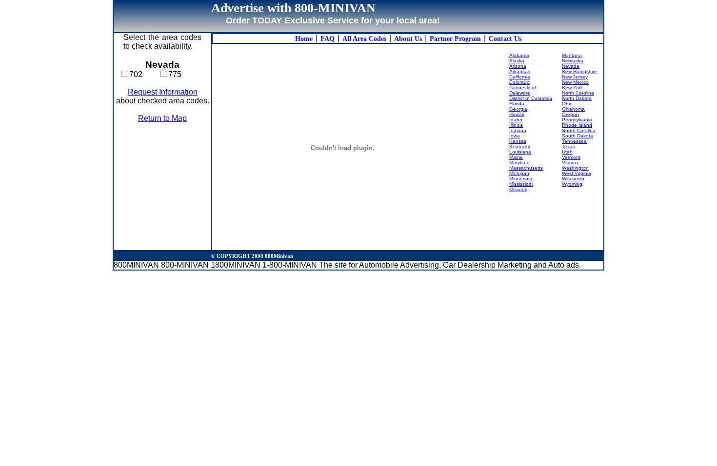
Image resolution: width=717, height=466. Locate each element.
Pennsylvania (577, 119)
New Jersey (575, 76)
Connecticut (522, 87)
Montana (572, 55)
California (519, 76)
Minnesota (521, 178)
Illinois (516, 125)
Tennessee (574, 141)
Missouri (518, 189)
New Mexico (575, 82)
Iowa (514, 135)
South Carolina (579, 130)
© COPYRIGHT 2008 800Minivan (252, 256)
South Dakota (577, 135)
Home (304, 38)
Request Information (163, 92)
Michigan (519, 173)
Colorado (519, 82)
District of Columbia (530, 98)
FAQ (327, 38)
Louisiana (520, 152)
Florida (516, 103)
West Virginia (576, 173)
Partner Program (455, 38)
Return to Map (162, 118)
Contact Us (505, 38)
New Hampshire (579, 71)
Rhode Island (577, 125)
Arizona (517, 66)
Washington (575, 168)
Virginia (570, 162)
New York (572, 87)
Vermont (571, 157)
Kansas (517, 141)
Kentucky (519, 146)
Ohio (567, 103)
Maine (516, 157)
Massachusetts (526, 168)
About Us (408, 38)
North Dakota (577, 98)
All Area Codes (364, 38)
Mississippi (521, 184)
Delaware (519, 93)
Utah (567, 152)
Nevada (570, 66)
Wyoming (572, 184)
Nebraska (572, 60)
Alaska (516, 60)
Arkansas (519, 71)
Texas (568, 146)
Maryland (519, 162)
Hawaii (516, 114)
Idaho (515, 119)
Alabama (519, 55)
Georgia (518, 109)
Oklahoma (573, 109)
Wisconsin (573, 178)
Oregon (570, 114)
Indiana (517, 130)
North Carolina (578, 93)
